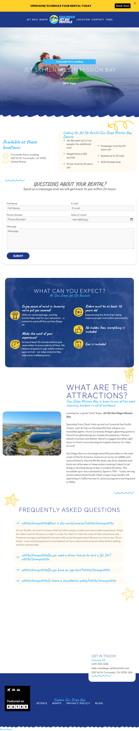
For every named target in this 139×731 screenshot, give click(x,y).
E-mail (74, 203)
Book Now (6, 729)
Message (11, 226)
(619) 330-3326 (100, 663)
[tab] (69, 534)
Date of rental (78, 214)
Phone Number (15, 214)
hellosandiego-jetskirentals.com (110, 668)
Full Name (12, 203)
